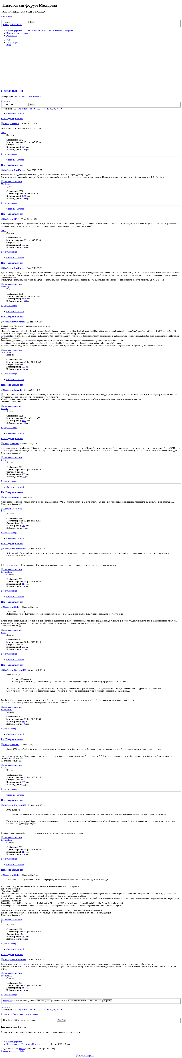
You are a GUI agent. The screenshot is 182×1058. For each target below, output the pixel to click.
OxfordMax (19, 322)
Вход (8, 45)
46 (48, 109)
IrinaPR (18, 390)
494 (24, 149)
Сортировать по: (60, 1001)
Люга (23, 96)
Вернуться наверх (9, 154)
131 (24, 586)
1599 (25, 198)
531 (24, 369)
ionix (42, 96)
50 (61, 109)
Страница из (26, 109)
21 (24, 477)
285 (23, 474)
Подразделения (12, 90)
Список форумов (14, 31)
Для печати (11, 35)
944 (24, 423)
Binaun (36, 96)
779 (23, 147)
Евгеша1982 (20, 549)
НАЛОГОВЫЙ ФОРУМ (35, 31)
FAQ (8, 40)
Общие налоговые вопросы (60, 31)
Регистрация (12, 42)
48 (54, 109)
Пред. (5, 1001)
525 (23, 367)
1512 (24, 420)
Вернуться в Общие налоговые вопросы (19, 1014)
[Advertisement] (91, 67)
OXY (16, 123)
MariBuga (19, 170)
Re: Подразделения (12, 118)
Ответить (5, 101)
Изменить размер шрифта (18, 33)
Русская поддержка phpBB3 (13, 1051)
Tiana (29, 96)
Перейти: (7, 1020)
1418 (24, 196)
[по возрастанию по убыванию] (99, 1001)
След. (10, 1001)
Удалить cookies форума (32, 1044)
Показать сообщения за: (25, 1001)
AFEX (17, 96)
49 (57, 109)
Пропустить (6, 16)
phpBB (22, 1048)
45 (45, 109)
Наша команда (12, 1044)
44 (41, 109)
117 (23, 584)
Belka (16, 443)
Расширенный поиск (12, 24)
